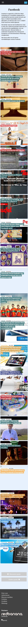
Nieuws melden (7, 597)
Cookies (4, 601)
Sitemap (4, 603)
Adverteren (5, 595)
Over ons (4, 593)
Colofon (4, 599)
